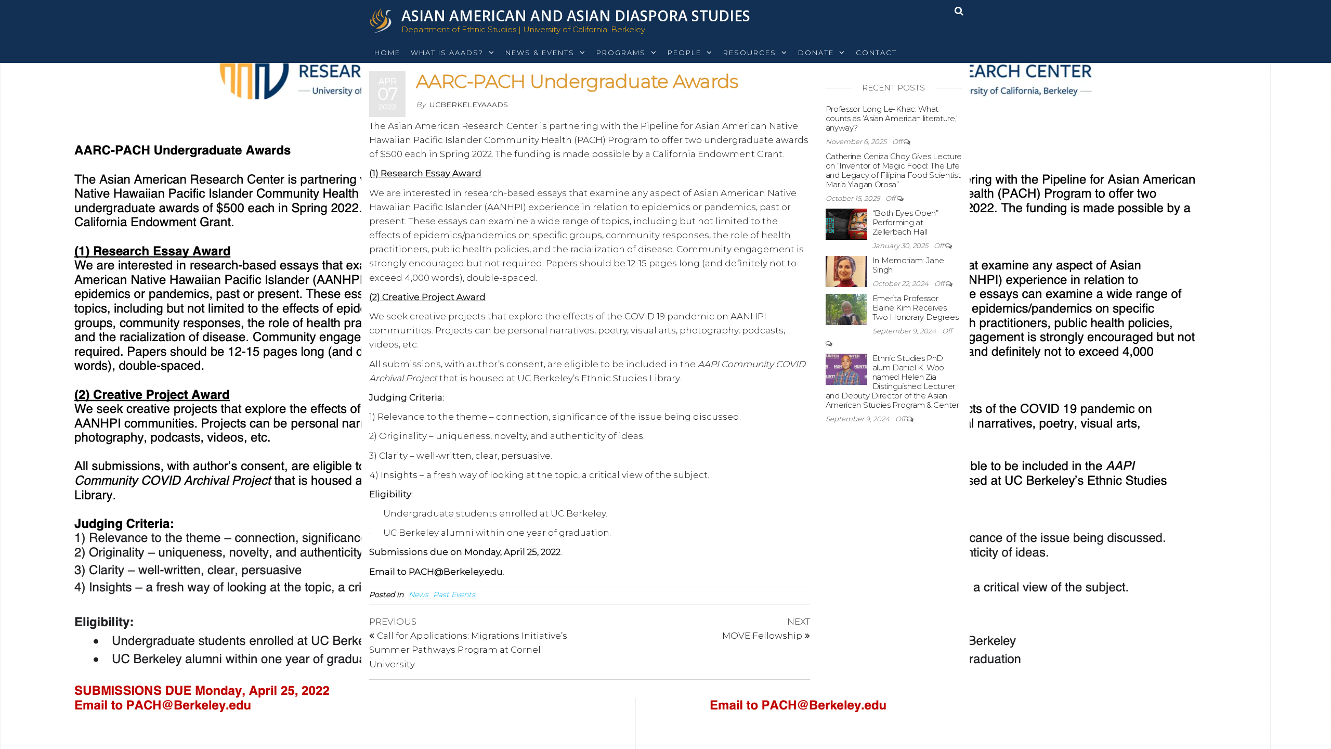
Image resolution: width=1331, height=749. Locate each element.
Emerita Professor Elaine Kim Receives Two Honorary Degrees (915, 307)
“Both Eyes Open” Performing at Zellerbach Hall (905, 222)
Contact (876, 52)
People (684, 52)
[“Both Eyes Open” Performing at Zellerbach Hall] (846, 223)
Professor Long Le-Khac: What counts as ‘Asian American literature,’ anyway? (892, 118)
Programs (621, 52)
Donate (816, 52)
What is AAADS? (447, 52)
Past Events (454, 594)
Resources (749, 52)
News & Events (540, 52)
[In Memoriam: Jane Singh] (846, 271)
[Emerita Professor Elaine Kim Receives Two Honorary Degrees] (846, 309)
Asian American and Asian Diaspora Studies (575, 15)
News (418, 594)
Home (387, 52)
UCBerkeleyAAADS (468, 104)
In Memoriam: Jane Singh (908, 265)
